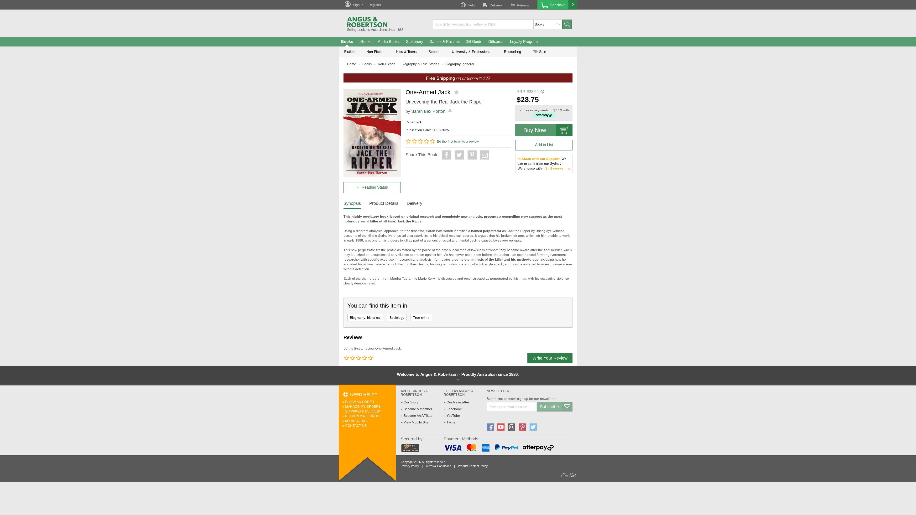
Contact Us (356, 425)
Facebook (454, 409)
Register (375, 5)
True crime (421, 317)
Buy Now (534, 130)
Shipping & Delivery (363, 411)
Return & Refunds (362, 416)
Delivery (496, 5)
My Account (356, 421)
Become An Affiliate (418, 415)
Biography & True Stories (420, 64)
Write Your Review (549, 358)
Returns (523, 5)
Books (347, 42)
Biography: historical (365, 317)
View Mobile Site (416, 422)
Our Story (411, 402)
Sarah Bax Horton (428, 111)
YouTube (453, 415)
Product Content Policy (473, 466)
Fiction (349, 52)
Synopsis (352, 203)
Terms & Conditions (438, 466)
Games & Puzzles (444, 42)
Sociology (397, 317)
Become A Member (418, 409)
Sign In (358, 5)
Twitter (452, 422)
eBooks (365, 42)
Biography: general (459, 64)
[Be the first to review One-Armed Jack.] (457, 92)
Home (351, 64)
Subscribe (549, 406)
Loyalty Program (524, 42)
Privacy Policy (410, 466)
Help (471, 5)
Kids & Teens (406, 52)
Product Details (383, 203)
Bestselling (512, 52)
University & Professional (471, 52)
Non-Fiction (375, 52)
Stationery (414, 42)
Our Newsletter (458, 402)
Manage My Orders (362, 406)
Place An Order (359, 402)
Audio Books (389, 42)
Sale (542, 52)
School (433, 52)
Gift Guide (473, 42)
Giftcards (495, 42)
